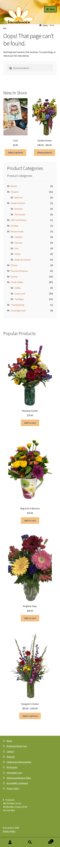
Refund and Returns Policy (19, 778)
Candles (18, 237)
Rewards (11, 756)
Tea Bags (19, 299)
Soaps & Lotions (23, 259)
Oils (16, 248)
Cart (46, 840)
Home (45, 25)
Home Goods (17, 231)
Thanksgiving (17, 304)
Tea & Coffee (17, 282)
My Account (12, 767)
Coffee (18, 287)
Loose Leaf (20, 293)
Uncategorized (18, 310)
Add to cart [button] (30, 422)
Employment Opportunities (19, 762)
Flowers (15, 191)
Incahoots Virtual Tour (17, 746)
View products (44, 152)
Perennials (20, 214)
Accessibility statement (17, 783)
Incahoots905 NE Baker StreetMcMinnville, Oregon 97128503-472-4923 (15, 805)
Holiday (14, 225)
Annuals (19, 208)
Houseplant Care (14, 772)
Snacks (14, 276)
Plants (14, 265)
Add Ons (19, 197)
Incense (18, 242)
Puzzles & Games (19, 270)
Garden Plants (18, 203)
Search (30, 842)
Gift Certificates (19, 220)
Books (14, 186)
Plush (17, 253)
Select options (15, 152)
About (9, 740)
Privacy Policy (13, 788)
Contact (10, 751)
